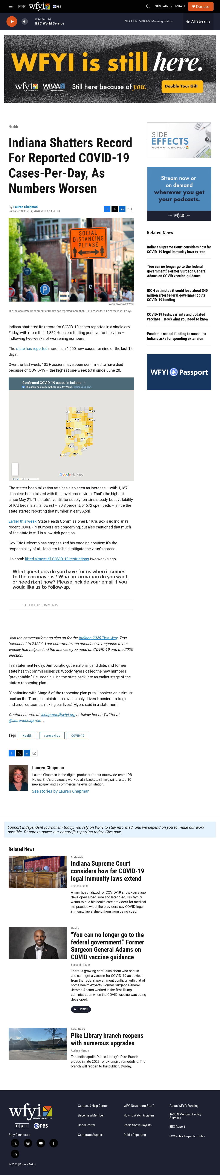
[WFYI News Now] (179, 193)
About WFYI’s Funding (184, 1105)
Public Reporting (135, 1135)
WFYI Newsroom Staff (139, 1105)
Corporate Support (90, 1135)
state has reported (31, 348)
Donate (202, 6)
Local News (78, 1029)
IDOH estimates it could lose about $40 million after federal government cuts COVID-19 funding (177, 295)
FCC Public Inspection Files (187, 1136)
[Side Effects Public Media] (179, 140)
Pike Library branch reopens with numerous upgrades (107, 1039)
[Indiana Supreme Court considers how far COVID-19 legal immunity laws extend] (38, 872)
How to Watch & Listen (139, 1115)
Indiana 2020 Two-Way (98, 638)
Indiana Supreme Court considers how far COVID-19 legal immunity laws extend (179, 249)
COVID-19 (77, 735)
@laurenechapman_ (26, 720)
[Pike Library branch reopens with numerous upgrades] (38, 1044)
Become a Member (91, 1115)
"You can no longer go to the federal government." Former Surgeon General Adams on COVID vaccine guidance (176, 271)
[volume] (24, 21)
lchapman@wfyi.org (58, 714)
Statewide (77, 857)
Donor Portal (86, 1125)
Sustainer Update (170, 6)
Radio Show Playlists (138, 1125)
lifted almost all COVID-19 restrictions (57, 559)
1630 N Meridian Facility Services (185, 1116)
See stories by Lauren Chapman (61, 791)
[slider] (31, 21)
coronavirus (52, 735)
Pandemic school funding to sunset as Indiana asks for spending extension (176, 336)
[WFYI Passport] (179, 372)
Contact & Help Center (93, 1105)
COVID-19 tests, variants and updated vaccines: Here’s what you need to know (177, 316)
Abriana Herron (80, 1050)
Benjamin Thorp (80, 964)
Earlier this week (23, 521)
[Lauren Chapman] (18, 778)
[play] (11, 21)
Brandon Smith (80, 886)
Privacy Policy (27, 1164)
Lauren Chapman (25, 207)
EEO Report (177, 1126)
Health (13, 127)
